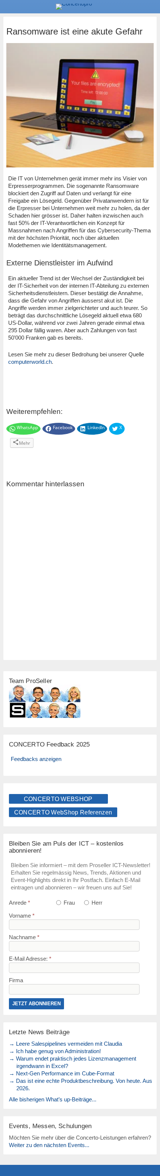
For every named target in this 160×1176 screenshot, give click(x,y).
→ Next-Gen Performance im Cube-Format (61, 1073)
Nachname (24, 937)
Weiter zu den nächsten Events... (49, 1145)
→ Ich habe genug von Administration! (55, 1051)
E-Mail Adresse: (30, 959)
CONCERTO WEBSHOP (58, 799)
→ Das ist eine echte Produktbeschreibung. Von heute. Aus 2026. (80, 1084)
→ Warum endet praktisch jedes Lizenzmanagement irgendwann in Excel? (72, 1062)
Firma (16, 980)
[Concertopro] (80, 7)
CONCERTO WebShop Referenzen (63, 812)
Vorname (22, 915)
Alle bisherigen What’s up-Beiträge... (52, 1099)
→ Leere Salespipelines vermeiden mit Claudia (65, 1044)
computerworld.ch (30, 362)
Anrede (19, 902)
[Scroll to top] (149, 1151)
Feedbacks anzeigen (36, 759)
